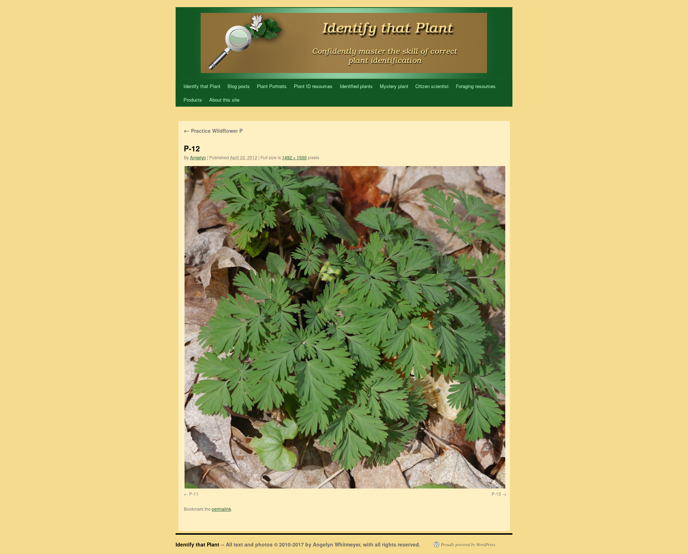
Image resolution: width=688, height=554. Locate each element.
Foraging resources (476, 86)
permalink (221, 509)
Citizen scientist (432, 86)
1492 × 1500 (294, 157)
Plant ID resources (313, 86)
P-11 (194, 494)
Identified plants (356, 86)
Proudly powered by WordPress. (468, 544)
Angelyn (198, 157)
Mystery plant (394, 86)
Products (192, 99)
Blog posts (239, 86)
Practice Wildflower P (213, 130)
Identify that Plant (201, 86)
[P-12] (345, 327)
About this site (224, 99)
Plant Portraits (272, 86)
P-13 (496, 494)
